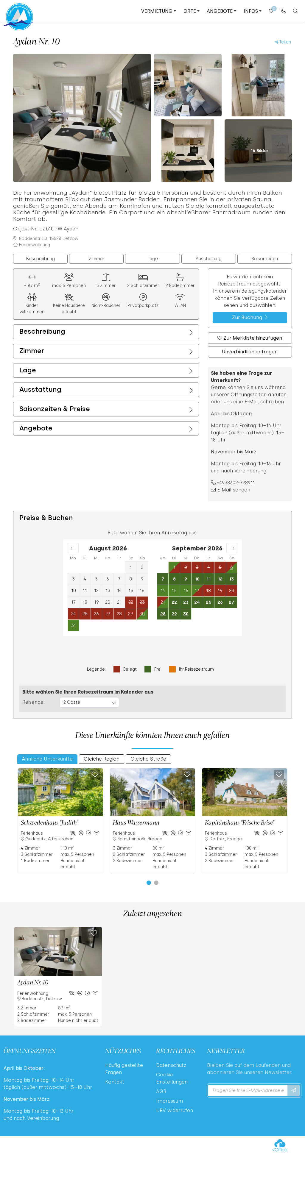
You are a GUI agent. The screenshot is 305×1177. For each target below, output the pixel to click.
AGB (161, 1091)
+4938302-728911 (236, 483)
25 (208, 602)
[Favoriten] (95, 775)
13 (231, 579)
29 (174, 613)
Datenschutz (171, 1065)
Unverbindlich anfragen (250, 352)
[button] (149, 883)
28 (163, 613)
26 (220, 602)
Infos (251, 11)
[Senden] (293, 1090)
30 (186, 613)
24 (197, 602)
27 (231, 602)
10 (197, 579)
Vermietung (156, 11)
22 (174, 602)
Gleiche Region (101, 759)
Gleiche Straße (148, 759)
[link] (283, 11)
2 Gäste (71, 702)
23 (186, 602)
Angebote (220, 11)
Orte (189, 11)
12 (220, 579)
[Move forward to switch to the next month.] (231, 548)
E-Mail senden (233, 490)
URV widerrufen (174, 1110)
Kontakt (114, 1082)
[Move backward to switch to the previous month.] (73, 548)
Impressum (169, 1101)
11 (208, 579)
